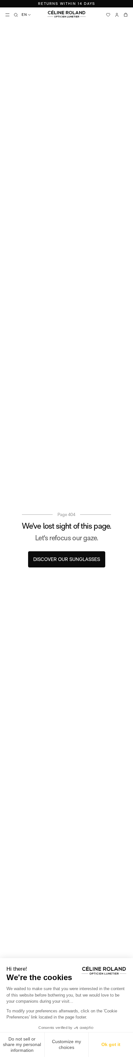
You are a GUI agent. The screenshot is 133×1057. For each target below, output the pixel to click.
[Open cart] (125, 14)
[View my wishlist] (108, 14)
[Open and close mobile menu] (7, 15)
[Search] (15, 15)
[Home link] (66, 14)
